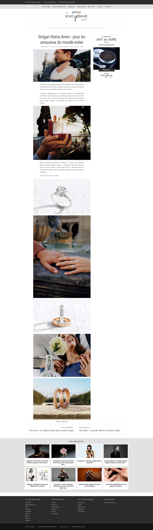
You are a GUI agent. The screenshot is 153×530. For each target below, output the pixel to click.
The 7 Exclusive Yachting (67, 2)
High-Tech (91, 6)
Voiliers (80, 504)
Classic (54, 502)
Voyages (108, 6)
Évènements (55, 513)
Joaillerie (71, 6)
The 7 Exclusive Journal (33, 2)
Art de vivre (46, 6)
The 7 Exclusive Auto (49, 2)
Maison (99, 6)
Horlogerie (81, 6)
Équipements (81, 511)
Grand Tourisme (56, 507)
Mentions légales (30, 526)
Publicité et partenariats (78, 526)
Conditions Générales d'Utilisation (47, 526)
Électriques (81, 509)
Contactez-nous (64, 526)
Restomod (54, 504)
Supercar (54, 509)
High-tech (28, 513)
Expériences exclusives (110, 502)
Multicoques (81, 507)
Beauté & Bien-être (59, 6)
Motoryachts (81, 502)
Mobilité (27, 518)
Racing (53, 511)
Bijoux (59, 421)
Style (26, 507)
